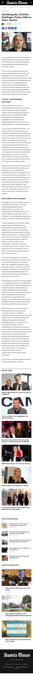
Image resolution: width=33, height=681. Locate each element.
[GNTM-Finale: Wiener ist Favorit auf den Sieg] (16, 453)
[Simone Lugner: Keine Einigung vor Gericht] (16, 475)
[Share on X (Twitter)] (6, 28)
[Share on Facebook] (3, 28)
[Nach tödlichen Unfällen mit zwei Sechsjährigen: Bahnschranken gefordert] (16, 603)
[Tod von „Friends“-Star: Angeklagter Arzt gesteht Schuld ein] (16, 405)
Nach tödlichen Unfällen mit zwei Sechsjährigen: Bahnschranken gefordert (18, 614)
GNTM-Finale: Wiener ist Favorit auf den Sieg (16, 463)
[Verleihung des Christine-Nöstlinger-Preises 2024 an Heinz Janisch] (16, 42)
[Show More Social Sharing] (18, 28)
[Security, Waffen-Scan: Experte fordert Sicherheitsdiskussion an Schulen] (5, 542)
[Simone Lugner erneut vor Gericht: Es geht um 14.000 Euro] (16, 382)
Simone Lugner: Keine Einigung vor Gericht (15, 485)
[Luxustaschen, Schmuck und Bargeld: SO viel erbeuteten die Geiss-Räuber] (16, 497)
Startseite (4, 7)
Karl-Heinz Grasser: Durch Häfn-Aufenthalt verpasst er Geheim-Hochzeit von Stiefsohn (16, 441)
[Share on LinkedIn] (12, 28)
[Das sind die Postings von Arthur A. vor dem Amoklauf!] (5, 550)
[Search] (30, 2)
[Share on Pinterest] (9, 28)
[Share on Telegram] (15, 28)
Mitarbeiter (9, 24)
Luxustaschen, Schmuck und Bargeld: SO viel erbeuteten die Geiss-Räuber (16, 508)
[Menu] (3, 2)
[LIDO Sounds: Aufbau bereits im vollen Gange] (16, 577)
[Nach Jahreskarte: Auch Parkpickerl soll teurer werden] (16, 629)
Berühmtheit (5, 11)
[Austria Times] (16, 2)
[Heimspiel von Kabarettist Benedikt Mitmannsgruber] (5, 558)
